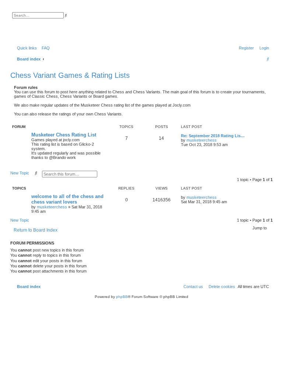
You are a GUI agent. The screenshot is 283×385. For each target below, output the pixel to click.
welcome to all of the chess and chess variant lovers (67, 199)
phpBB (122, 297)
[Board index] (49, 24)
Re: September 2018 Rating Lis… (213, 135)
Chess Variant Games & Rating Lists (70, 75)
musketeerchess (201, 140)
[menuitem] (44, 48)
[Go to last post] (219, 197)
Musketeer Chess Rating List (63, 135)
